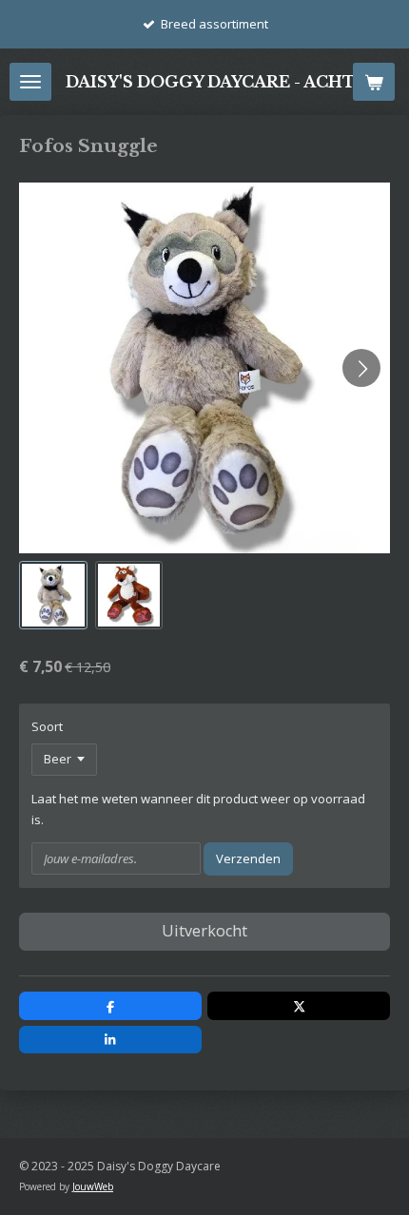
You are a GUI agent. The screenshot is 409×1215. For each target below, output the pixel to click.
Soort (47, 726)
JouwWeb (92, 1186)
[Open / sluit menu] (30, 82)
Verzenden (248, 858)
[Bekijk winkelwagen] (374, 82)
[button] (53, 595)
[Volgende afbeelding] (361, 368)
